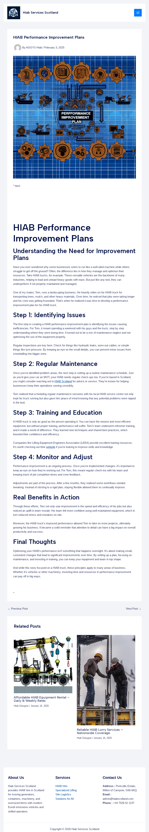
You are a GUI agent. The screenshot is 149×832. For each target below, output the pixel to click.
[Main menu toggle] (138, 13)
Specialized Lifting (66, 790)
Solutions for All (64, 798)
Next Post (133, 608)
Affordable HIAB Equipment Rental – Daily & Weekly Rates (41, 699)
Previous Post (18, 608)
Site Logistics (63, 794)
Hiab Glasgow (21, 705)
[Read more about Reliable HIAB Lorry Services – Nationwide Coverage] (106, 680)
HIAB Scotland (63, 381)
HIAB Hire (61, 786)
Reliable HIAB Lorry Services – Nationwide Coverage (100, 731)
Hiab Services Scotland (40, 13)
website (50, 447)
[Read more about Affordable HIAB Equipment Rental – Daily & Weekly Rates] (43, 663)
